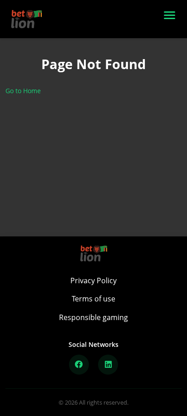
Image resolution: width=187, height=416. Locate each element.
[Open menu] (172, 19)
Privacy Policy (93, 281)
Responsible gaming (93, 317)
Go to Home (23, 90)
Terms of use (93, 299)
